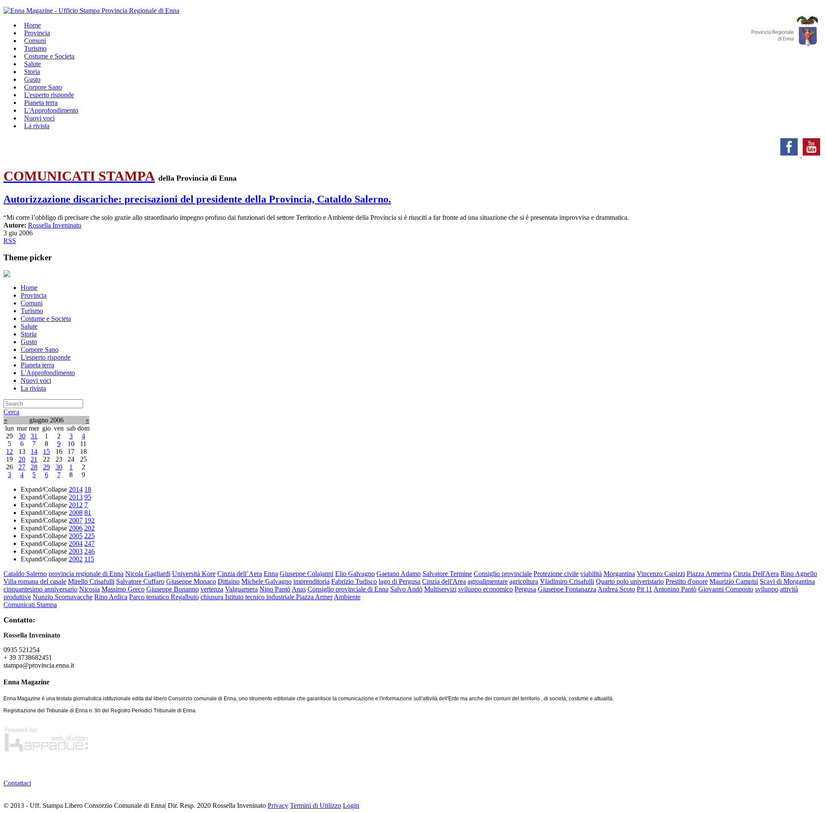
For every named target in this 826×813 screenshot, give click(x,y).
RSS (9, 240)
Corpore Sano (40, 349)
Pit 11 (644, 589)
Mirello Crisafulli (91, 581)
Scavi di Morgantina (787, 581)
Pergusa (525, 589)
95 (87, 497)
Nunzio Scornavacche (62, 597)
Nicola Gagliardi (147, 573)
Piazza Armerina (709, 573)
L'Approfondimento (48, 372)
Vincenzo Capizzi (661, 573)
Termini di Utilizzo (315, 805)
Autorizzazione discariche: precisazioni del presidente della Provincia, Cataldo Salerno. (197, 199)
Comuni (32, 303)
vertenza (211, 589)
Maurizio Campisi (733, 581)
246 (89, 551)
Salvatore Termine (447, 573)
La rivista (36, 125)
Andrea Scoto (616, 589)
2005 (76, 535)
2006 (76, 528)
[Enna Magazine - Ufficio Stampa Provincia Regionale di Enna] (91, 10)
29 (46, 467)
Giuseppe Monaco (191, 581)
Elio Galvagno (355, 573)
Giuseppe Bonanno (172, 589)
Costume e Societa (49, 56)
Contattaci (17, 783)
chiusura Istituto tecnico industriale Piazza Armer (266, 597)
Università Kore (194, 573)
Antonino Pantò (675, 589)
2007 (76, 520)
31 (34, 436)
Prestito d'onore (687, 581)
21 (34, 459)
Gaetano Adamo (398, 573)
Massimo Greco (123, 589)
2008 (76, 512)
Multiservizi (440, 589)
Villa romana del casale (34, 581)
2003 (76, 551)
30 (21, 436)
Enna (271, 573)
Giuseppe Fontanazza (567, 589)
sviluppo (766, 589)
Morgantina (619, 573)
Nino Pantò (274, 589)
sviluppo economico (485, 589)
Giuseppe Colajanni (306, 573)
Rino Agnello (798, 573)
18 (87, 489)
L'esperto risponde (46, 357)
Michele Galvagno (266, 581)
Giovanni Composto (725, 589)
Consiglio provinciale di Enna (348, 589)
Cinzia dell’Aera (239, 573)
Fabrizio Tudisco (354, 581)
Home (29, 287)
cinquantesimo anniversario (40, 589)
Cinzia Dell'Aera (756, 573)
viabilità (591, 573)
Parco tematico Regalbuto (164, 597)
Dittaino (229, 581)
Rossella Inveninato (54, 225)
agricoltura (523, 581)
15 (46, 451)
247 (89, 543)
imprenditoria (311, 581)
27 (21, 467)
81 (87, 512)
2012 (76, 504)
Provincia (33, 295)
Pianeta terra (37, 365)
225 (89, 535)
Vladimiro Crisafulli (567, 581)
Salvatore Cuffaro (140, 581)
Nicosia (89, 589)
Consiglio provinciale (503, 573)
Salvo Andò (406, 589)
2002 (76, 559)
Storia (29, 334)
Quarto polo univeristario (630, 581)
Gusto (29, 341)
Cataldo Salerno (25, 573)
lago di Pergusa (399, 581)
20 (21, 459)
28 (34, 467)
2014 (76, 489)
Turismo (32, 310)
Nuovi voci (36, 380)
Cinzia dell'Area (444, 581)
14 (34, 451)
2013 (76, 497)
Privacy (278, 805)
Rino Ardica (110, 597)
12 (9, 451)
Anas (299, 589)
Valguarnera (241, 589)
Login (351, 805)
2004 (76, 543)
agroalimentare (488, 581)
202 (89, 528)
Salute (29, 326)
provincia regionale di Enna (86, 573)
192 (89, 520)
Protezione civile (556, 573)
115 (89, 559)
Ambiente (347, 597)
